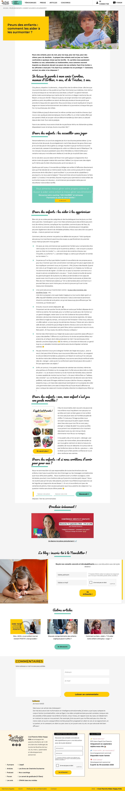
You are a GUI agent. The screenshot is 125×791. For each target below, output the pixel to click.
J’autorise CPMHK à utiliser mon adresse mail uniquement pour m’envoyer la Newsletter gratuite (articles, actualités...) (67, 758)
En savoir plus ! (43, 451)
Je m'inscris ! (87, 593)
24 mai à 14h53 (38, 704)
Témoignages (30, 3)
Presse (43, 3)
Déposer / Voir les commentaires (44, 499)
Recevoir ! (84, 494)
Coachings (65, 3)
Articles (53, 3)
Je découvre (62, 647)
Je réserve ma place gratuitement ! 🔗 (62, 541)
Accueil (5, 8)
